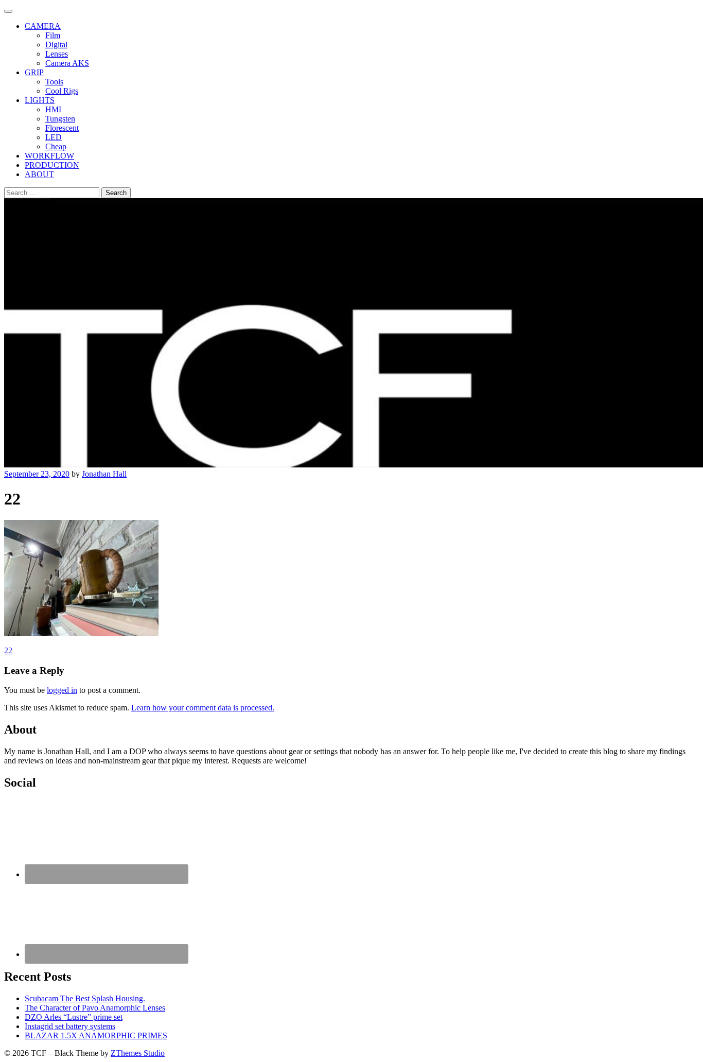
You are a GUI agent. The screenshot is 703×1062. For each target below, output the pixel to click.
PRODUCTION (52, 165)
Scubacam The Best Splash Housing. (85, 998)
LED (53, 137)
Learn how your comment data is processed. (202, 707)
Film (52, 35)
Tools (54, 81)
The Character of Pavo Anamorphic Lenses (95, 1007)
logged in (62, 690)
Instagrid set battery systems (70, 1026)
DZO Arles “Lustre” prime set (73, 1017)
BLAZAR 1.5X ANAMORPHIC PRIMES (96, 1035)
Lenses (56, 53)
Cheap (55, 146)
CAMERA (43, 26)
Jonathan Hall (104, 473)
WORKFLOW (49, 155)
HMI (53, 109)
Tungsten (60, 118)
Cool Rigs (61, 90)
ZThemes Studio (138, 1053)
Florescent (62, 128)
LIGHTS (40, 100)
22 (8, 650)
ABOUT (39, 174)
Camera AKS (67, 63)
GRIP (34, 72)
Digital (56, 44)
